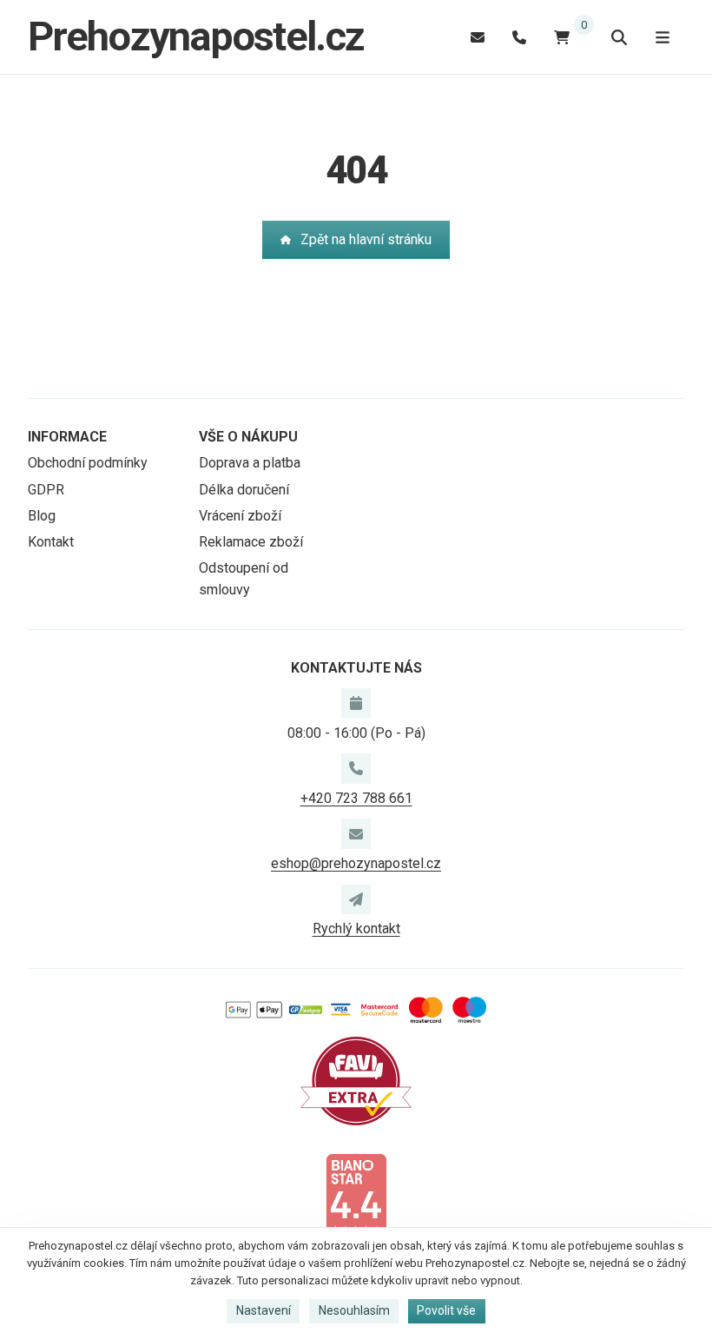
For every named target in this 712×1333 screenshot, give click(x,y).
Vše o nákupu (248, 436)
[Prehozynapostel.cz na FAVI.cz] (356, 1079)
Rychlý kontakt (356, 928)
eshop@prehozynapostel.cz (356, 863)
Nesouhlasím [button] (354, 1310)
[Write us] (356, 899)
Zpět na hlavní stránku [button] (366, 239)
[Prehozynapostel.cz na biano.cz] (356, 1195)
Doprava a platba (249, 462)
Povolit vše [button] (446, 1310)
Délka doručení (244, 489)
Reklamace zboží (251, 542)
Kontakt (51, 542)
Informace (67, 436)
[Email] (477, 37)
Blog (42, 515)
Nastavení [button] (263, 1310)
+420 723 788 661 (356, 798)
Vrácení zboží (240, 515)
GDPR (46, 489)
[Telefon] (519, 37)
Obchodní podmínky (88, 462)
